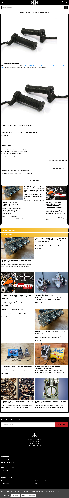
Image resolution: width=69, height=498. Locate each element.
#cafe (17, 168)
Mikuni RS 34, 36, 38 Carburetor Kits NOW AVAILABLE (16, 261)
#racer (20, 173)
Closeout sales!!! (6, 460)
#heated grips (12, 173)
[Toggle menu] (2, 2)
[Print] (60, 168)
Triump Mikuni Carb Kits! (44, 295)
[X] (63, 168)
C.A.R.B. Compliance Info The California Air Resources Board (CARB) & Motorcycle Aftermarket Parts (50, 239)
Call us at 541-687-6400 (34, 446)
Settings (6, 495)
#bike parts (10, 168)
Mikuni (3, 481)
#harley (4, 173)
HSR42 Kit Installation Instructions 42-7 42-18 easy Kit (51, 402)
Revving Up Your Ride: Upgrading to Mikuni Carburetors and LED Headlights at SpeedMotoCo (16, 296)
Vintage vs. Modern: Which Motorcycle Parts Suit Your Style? (17, 402)
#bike (4, 168)
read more (4, 269)
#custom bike (25, 171)
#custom (16, 171)
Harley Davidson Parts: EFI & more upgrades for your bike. (47, 367)
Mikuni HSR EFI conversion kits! (12, 309)
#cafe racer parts (7, 171)
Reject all (16, 495)
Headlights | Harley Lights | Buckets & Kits (13, 465)
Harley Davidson (6, 486)
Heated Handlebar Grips (10, 63)
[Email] (57, 168)
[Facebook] (54, 168)
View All (37, 486)
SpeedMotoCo (5, 483)
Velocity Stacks (5, 470)
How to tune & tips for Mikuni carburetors (16, 366)
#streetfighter (28, 173)
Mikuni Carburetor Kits (7, 462)
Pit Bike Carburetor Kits (7, 468)
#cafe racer (23, 168)
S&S (36, 483)
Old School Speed (40, 481)
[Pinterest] (66, 168)
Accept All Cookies (28, 495)
